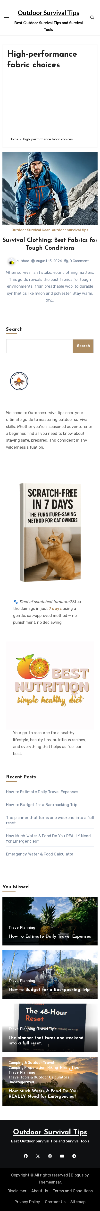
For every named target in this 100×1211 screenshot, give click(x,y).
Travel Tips (46, 1029)
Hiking (52, 1067)
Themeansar (49, 1182)
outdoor (23, 261)
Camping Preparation (26, 1067)
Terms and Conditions (73, 1191)
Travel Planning (21, 927)
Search (14, 329)
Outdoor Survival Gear (31, 230)
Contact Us (55, 1202)
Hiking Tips (69, 1067)
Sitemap (77, 1202)
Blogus (77, 1175)
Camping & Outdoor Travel (31, 1063)
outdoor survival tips (70, 230)
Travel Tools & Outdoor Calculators (38, 1077)
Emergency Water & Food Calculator (40, 854)
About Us (39, 1191)
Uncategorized (21, 1082)
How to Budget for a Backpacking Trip (41, 804)
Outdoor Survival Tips (48, 13)
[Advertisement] (50, 103)
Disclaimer (17, 1191)
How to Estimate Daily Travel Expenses (42, 792)
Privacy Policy (27, 1202)
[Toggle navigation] (6, 17)
